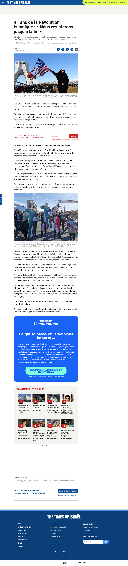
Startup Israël (23, 540)
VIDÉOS (20, 543)
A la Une (20, 546)
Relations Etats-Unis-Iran (67, 480)
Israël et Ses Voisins (21, 480)
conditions (69, 139)
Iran (30, 480)
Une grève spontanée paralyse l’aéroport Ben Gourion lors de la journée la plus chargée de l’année (38, 435)
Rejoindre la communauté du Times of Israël (46, 370)
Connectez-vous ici (72, 495)
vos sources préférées (69, 43)
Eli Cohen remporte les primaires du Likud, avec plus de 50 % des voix (38, 408)
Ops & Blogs (22, 537)
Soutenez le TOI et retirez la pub (117, 2)
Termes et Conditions (57, 524)
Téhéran (56, 480)
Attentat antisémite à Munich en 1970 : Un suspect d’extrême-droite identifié (24, 409)
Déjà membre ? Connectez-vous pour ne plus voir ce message (46, 376)
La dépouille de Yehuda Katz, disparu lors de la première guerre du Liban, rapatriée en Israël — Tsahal (67, 409)
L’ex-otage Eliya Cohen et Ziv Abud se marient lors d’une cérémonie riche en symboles (53, 409)
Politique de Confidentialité (58, 527)
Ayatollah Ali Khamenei (22, 482)
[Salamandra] (81, 562)
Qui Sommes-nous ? (56, 530)
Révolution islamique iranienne (42, 480)
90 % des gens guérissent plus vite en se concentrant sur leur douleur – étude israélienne (24, 434)
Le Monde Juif (22, 530)
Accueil (20, 524)
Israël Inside (22, 533)
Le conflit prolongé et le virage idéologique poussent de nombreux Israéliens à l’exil (67, 434)
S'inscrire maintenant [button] (68, 491)
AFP (17, 48)
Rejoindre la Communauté (96, 2)
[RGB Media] (65, 563)
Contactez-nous (55, 537)
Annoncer (53, 533)
